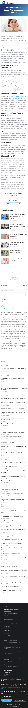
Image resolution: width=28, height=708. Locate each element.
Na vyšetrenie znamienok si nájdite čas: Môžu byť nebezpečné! (11, 453)
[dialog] (14, 692)
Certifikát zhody (7, 635)
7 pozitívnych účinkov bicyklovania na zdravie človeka (12, 383)
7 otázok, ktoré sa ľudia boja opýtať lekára (17, 243)
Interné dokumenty (7, 633)
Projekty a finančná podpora (9, 661)
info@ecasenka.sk (7, 615)
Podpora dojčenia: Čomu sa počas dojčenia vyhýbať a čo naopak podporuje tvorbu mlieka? (13, 441)
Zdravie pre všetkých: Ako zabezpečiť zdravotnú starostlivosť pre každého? (14, 389)
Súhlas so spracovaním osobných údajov (12, 651)
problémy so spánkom (16, 96)
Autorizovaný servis (8, 653)
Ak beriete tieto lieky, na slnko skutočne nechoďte (11, 543)
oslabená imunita (17, 89)
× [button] (26, 678)
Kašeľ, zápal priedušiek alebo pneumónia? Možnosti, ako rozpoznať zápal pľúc (13, 403)
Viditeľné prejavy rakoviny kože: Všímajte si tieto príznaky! (13, 398)
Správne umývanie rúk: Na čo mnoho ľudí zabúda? (11, 374)
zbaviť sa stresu (13, 175)
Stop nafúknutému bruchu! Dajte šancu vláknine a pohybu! (13, 520)
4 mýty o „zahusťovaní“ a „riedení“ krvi (16, 259)
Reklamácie (6, 655)
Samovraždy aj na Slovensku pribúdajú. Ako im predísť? (13, 432)
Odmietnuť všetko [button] (20, 700)
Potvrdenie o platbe (8, 637)
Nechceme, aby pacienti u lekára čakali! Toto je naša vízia (13, 562)
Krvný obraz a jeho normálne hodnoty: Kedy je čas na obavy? (14, 476)
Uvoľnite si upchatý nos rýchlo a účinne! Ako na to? (12, 516)
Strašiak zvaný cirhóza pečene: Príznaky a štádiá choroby (13, 408)
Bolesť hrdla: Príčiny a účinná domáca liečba (10, 364)
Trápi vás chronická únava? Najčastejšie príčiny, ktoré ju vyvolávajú (13, 530)
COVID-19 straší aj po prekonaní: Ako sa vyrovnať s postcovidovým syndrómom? (12, 494)
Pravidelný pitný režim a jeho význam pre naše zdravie (12, 480)
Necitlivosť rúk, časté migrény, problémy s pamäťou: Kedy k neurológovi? (17, 226)
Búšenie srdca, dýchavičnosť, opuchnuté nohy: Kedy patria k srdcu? (17, 216)
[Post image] (5, 216)
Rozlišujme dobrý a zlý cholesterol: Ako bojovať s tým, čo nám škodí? (13, 500)
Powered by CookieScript (14, 706)
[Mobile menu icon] (25, 2)
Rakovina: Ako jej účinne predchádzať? (9, 466)
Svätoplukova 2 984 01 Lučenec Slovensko (7, 676)
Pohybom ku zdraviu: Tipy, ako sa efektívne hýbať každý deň (14, 462)
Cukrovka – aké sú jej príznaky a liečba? (9, 489)
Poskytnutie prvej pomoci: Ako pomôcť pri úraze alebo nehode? (12, 379)
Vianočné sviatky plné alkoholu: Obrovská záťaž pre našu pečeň (13, 511)
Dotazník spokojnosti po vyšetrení (11, 666)
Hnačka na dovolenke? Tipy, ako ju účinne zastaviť (11, 539)
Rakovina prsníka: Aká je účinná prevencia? (10, 423)
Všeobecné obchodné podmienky (10, 640)
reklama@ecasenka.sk (8, 619)
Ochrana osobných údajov (9, 644)
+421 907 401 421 (7, 611)
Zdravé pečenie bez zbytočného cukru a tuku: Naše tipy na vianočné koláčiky (13, 369)
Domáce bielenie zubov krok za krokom (9, 393)
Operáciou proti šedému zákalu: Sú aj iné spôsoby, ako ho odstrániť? (13, 413)
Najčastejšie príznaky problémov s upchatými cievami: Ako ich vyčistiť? (13, 471)
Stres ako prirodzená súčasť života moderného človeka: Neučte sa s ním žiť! (12, 419)
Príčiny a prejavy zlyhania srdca (8, 485)
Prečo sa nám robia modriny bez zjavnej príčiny (18, 235)
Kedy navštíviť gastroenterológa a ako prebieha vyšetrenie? (13, 557)
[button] (14, 704)
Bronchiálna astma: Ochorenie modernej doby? (11, 436)
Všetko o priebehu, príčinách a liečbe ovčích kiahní (11, 428)
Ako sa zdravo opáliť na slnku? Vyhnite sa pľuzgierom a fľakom (12, 548)
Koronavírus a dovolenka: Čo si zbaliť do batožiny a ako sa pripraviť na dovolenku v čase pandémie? (13, 447)
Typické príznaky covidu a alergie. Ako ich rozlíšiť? (11, 566)
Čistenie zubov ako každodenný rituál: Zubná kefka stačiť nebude (13, 506)
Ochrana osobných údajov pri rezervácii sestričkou (12, 648)
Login (25, 285)
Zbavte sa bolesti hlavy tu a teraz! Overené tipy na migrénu (13, 525)
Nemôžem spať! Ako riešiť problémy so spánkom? (11, 535)
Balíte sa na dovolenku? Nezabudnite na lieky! (10, 553)
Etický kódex (6, 664)
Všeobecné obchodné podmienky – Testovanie (13, 642)
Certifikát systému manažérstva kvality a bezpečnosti (12, 659)
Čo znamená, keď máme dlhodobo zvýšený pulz (16, 251)
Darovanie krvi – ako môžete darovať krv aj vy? (11, 458)
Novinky (10, 193)
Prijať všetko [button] (6, 700)
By (17, 193)
